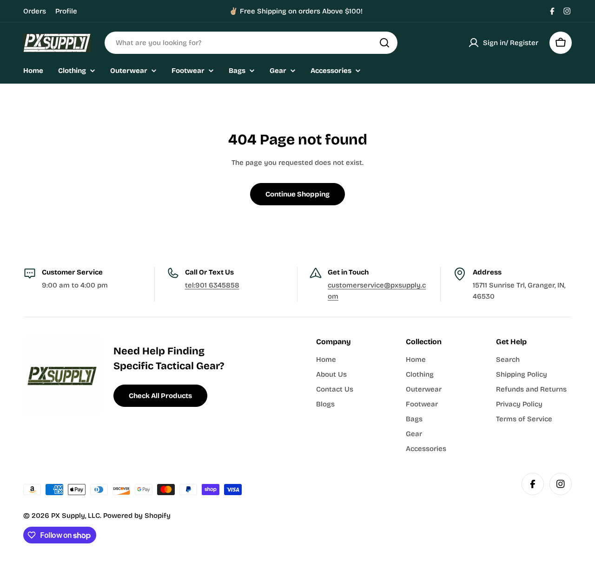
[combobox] (251, 43)
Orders (34, 11)
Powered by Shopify (137, 515)
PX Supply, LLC (75, 515)
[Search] (384, 42)
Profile (66, 11)
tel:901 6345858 (212, 285)
